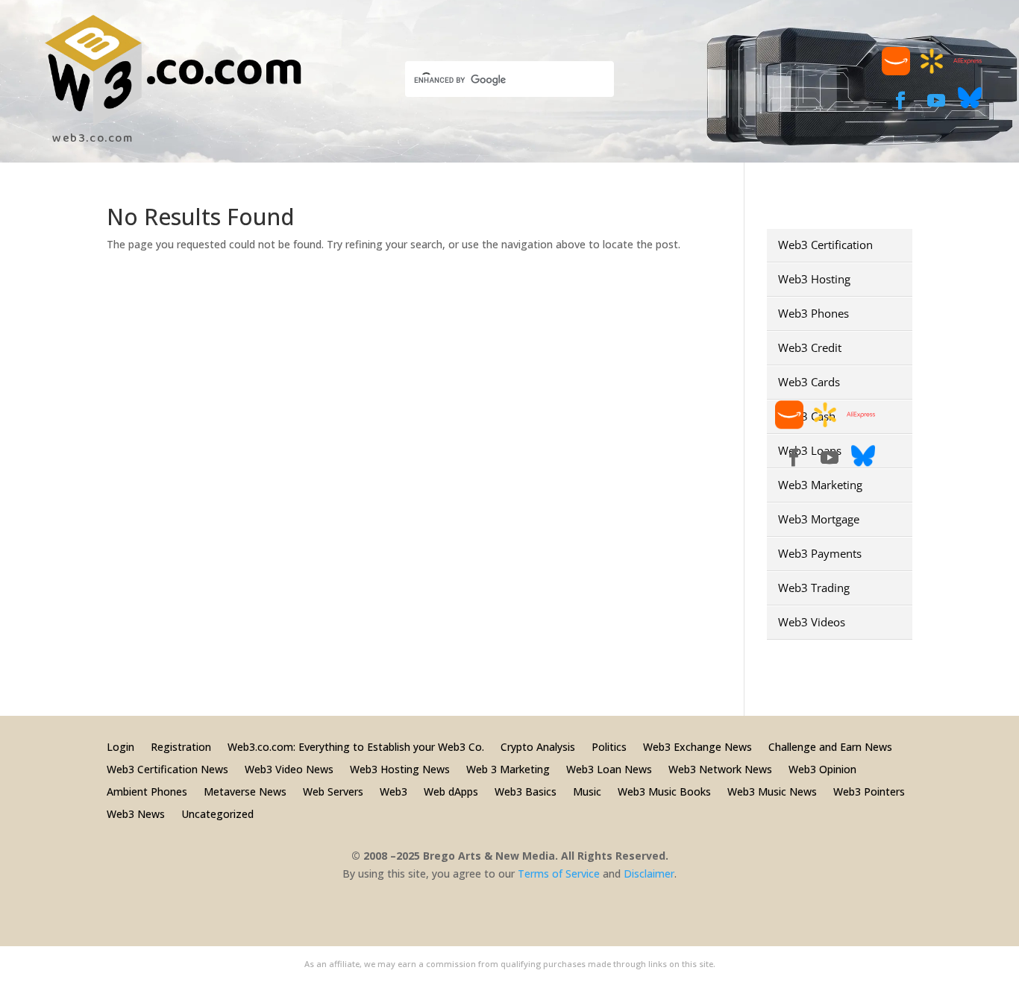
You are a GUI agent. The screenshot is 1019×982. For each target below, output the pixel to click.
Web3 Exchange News (697, 746)
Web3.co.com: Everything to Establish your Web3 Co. (356, 746)
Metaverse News (245, 790)
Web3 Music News (772, 790)
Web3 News (136, 813)
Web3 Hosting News (400, 768)
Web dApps (451, 790)
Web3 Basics (525, 790)
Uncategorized (217, 813)
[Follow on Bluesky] (970, 105)
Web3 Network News (720, 768)
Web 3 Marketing (508, 768)
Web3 (393, 790)
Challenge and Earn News (830, 746)
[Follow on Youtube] (936, 100)
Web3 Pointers (869, 790)
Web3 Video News (289, 768)
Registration (181, 746)
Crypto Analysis (538, 746)
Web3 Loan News (609, 768)
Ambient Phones (147, 790)
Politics (609, 746)
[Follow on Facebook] (900, 100)
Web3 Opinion (822, 768)
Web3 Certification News (167, 768)
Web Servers (333, 790)
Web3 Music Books (664, 790)
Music (587, 790)
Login (120, 746)
